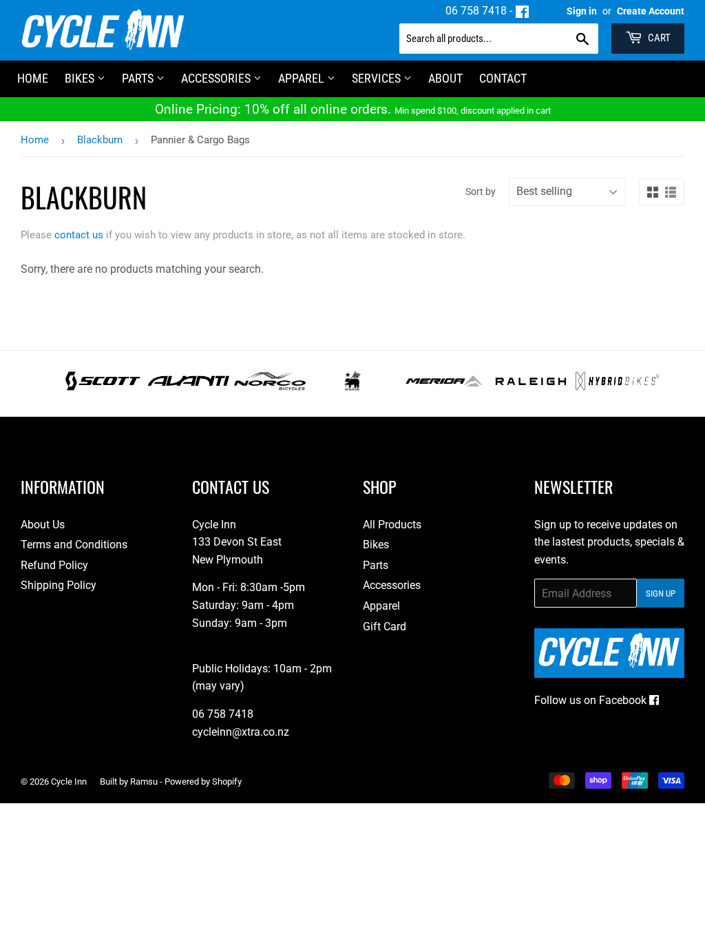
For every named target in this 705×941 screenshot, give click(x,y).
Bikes (81, 78)
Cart (658, 38)
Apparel (302, 78)
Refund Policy (54, 565)
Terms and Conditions (74, 544)
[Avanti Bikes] (189, 386)
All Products (392, 524)
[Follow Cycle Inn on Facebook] (522, 10)
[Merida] (444, 386)
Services (377, 78)
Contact (503, 78)
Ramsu (144, 781)
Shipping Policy (58, 585)
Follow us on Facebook (591, 700)
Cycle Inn (69, 781)
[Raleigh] (531, 386)
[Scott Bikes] (103, 386)
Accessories (217, 78)
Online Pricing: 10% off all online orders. (353, 109)
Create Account (650, 11)
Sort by (480, 191)
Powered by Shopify (203, 781)
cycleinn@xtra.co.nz (240, 731)
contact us (78, 235)
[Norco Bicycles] (269, 386)
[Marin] (353, 386)
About (445, 78)
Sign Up (660, 593)
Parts (139, 78)
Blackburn (100, 140)
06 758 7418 (476, 10)
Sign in (582, 11)
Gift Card (384, 626)
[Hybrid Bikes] (617, 386)
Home (35, 140)
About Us (43, 524)
